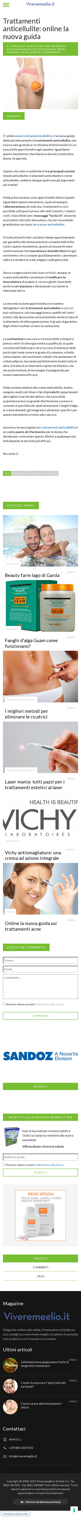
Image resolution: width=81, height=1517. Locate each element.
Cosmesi (13, 628)
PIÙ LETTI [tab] (40, 1258)
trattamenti (49, 427)
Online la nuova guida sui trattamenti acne (31, 926)
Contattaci (14, 1428)
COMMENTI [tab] (40, 1267)
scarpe (42, 224)
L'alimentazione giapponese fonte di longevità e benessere (45, 1363)
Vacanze (12, 563)
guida (53, 473)
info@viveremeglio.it (23, 1456)
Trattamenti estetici (21, 699)
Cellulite (14, 116)
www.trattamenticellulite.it (34, 136)
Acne (10, 911)
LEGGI (70, 572)
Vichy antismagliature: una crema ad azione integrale (33, 855)
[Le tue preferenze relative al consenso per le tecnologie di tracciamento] (74, 1510)
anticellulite (55, 224)
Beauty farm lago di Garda (32, 575)
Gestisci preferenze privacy (43, 1501)
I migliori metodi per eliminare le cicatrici (26, 713)
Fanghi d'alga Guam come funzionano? (31, 643)
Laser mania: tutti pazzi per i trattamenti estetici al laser (35, 784)
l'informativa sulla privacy (49, 1004)
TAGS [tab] (40, 1276)
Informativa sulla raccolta (15, 1514)
